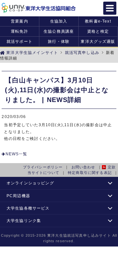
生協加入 (59, 21)
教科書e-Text (98, 21)
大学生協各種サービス (28, 208)
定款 (112, 167)
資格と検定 (98, 31)
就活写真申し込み (81, 52)
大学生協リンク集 (24, 220)
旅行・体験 (58, 41)
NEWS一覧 (16, 154)
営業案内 (19, 21)
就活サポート (19, 41)
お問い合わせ (83, 167)
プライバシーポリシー (43, 167)
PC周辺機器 (18, 196)
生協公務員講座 (59, 31)
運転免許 (19, 31)
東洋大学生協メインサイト (31, 52)
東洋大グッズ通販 (98, 41)
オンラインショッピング (30, 183)
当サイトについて (43, 173)
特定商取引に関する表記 (90, 173)
